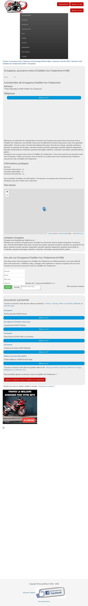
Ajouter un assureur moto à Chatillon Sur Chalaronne (25, 380)
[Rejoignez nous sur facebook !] (50, 592)
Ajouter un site (77, 4)
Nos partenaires (44, 601)
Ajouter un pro (77, 10)
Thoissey (55, 303)
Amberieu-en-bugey (74, 367)
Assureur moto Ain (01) (61, 61)
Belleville (77, 303)
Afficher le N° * (44, 98)
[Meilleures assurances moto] (20, 407)
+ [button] (7, 191)
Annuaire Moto (26, 15)
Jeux (23, 33)
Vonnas (48, 303)
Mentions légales (29, 592)
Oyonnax (63, 367)
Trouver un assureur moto (12, 61)
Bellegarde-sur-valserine (13, 370)
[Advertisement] (43, 120)
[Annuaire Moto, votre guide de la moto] (15, 6)
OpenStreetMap (63, 233)
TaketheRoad (63, 4)
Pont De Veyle (9, 306)
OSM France (79, 233)
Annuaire (25, 20)
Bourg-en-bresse (52, 367)
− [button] (7, 195)
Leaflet (50, 233)
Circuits (24, 43)
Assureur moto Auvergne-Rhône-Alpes (37, 61)
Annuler (17, 287)
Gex (24, 370)
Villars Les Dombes (66, 303)
